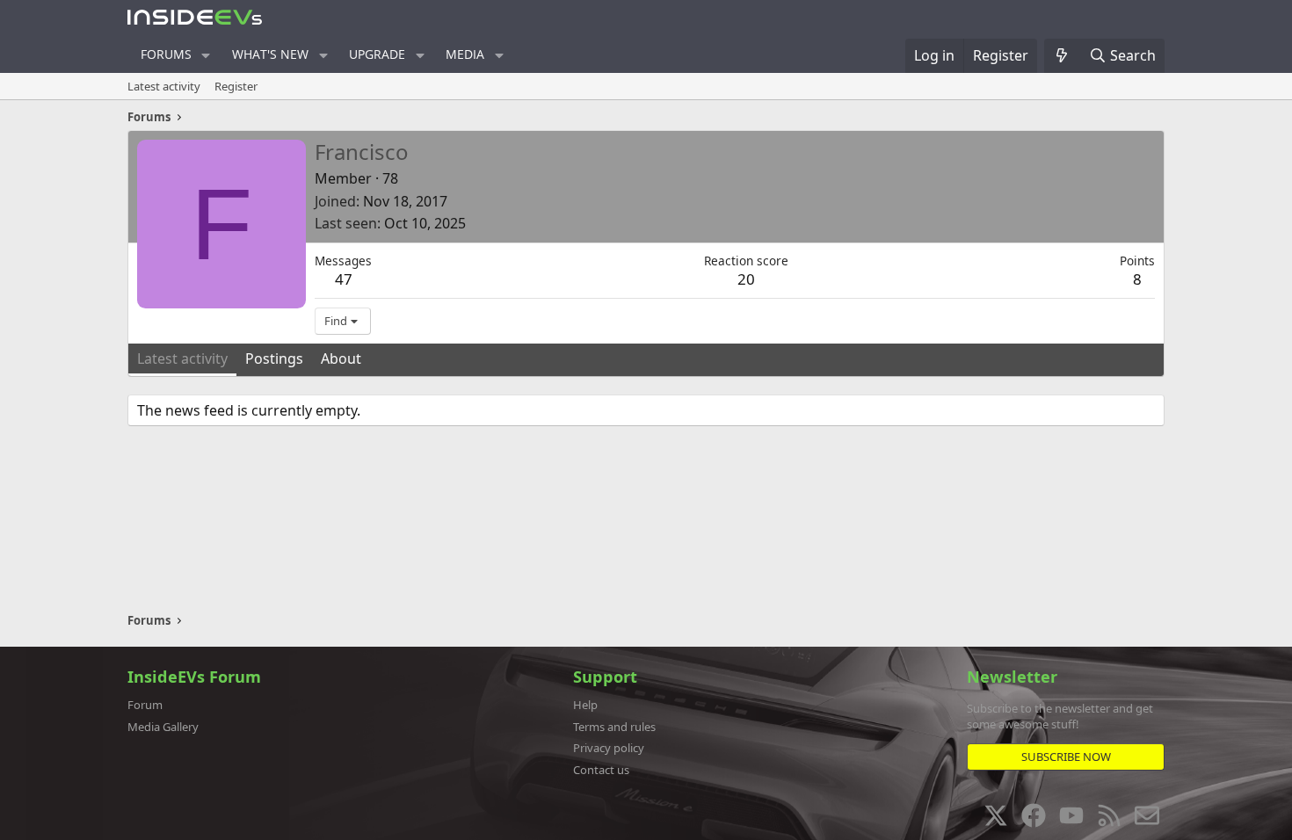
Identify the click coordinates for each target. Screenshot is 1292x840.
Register (236, 86)
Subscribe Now (1066, 756)
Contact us (601, 770)
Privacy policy (608, 748)
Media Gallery (163, 727)
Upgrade (377, 54)
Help (585, 705)
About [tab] (341, 358)
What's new (270, 54)
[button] (206, 55)
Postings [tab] (274, 358)
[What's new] (1062, 55)
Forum (145, 705)
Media (465, 54)
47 (343, 279)
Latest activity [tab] (182, 358)
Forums (166, 54)
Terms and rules (614, 727)
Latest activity (163, 86)
